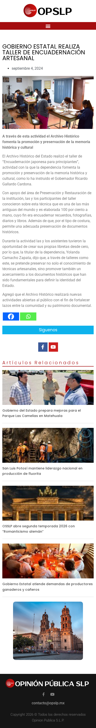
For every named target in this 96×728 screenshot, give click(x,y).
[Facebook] (11, 316)
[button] (48, 26)
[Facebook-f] (43, 347)
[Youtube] (53, 347)
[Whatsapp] (28, 316)
